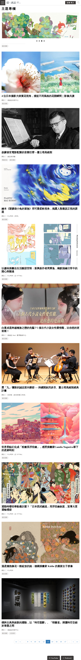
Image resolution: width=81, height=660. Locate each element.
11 (39, 642)
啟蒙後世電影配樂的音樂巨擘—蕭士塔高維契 (27, 152)
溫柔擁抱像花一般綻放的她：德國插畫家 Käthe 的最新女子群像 (37, 566)
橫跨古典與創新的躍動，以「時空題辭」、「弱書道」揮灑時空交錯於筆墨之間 (40, 624)
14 (52, 642)
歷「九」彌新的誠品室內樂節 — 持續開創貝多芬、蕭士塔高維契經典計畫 (40, 389)
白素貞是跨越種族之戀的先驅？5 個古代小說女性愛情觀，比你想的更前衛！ (40, 329)
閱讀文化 (4, 160)
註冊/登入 (70, 2)
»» (77, 642)
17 (65, 642)
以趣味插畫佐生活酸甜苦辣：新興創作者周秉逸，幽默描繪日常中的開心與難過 (40, 270)
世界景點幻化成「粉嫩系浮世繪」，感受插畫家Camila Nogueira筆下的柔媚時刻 (40, 449)
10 (35, 642)
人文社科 (12, 633)
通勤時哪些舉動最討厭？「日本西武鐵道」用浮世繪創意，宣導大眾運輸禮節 (40, 508)
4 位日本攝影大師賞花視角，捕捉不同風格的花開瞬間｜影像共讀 (38, 96)
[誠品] (14, 2)
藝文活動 (4, 46)
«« (16, 642)
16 (61, 642)
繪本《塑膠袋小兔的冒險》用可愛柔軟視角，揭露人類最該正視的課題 (40, 210)
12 (44, 642)
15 (56, 642)
